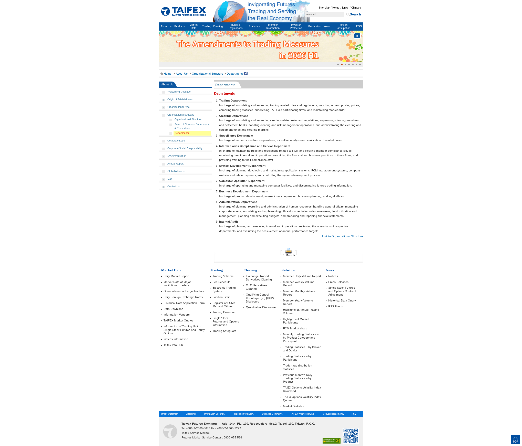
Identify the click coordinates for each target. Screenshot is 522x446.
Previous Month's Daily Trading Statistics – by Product (297, 378)
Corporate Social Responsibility (184, 148)
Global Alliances (176, 171)
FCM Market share (295, 328)
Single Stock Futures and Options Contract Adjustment (342, 291)
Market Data (193, 26)
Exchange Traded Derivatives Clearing (259, 277)
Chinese (356, 7)
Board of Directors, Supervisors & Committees (192, 126)
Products (179, 26)
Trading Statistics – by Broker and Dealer (302, 348)
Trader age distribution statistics (297, 367)
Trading (206, 26)
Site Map (324, 7)
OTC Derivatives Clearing (256, 287)
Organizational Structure (207, 73)
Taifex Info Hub (173, 345)
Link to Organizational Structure (342, 236)
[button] (338, 64)
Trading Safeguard (224, 330)
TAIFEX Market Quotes (178, 320)
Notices (333, 276)
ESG (359, 26)
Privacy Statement (169, 414)
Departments (235, 73)
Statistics (254, 26)
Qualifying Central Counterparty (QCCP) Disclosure (260, 298)
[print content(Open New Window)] (288, 252)
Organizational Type (178, 107)
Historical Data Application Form (184, 303)
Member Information (273, 26)
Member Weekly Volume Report (298, 283)
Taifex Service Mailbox (195, 432)
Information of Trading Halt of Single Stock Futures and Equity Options (184, 330)
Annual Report (175, 163)
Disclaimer (191, 414)
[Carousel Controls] (357, 35)
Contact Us (173, 186)
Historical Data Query (342, 300)
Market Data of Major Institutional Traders (177, 283)
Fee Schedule (221, 282)
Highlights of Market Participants (296, 320)
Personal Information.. (243, 414)
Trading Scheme (223, 276)
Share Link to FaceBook (246, 73)
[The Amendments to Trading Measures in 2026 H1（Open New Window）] (261, 46)
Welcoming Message (179, 91)
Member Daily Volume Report (302, 276)
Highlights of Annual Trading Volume (301, 311)
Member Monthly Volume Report (299, 292)
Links (345, 7)
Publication (314, 26)
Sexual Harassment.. (333, 414)
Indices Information (176, 339)
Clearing (218, 26)
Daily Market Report (176, 276)
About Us (166, 26)
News (326, 26)
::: (161, 2)
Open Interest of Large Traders (184, 291)
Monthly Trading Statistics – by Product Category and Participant (301, 337)
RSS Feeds (335, 306)
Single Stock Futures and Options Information (225, 321)
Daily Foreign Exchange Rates (183, 297)
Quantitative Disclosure (261, 307)
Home (183, 11)
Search (353, 14)
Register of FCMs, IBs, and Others (224, 304)
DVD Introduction (176, 156)
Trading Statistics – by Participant (297, 357)
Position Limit (221, 297)
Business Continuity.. (272, 414)
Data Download (173, 308)
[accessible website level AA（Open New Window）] (332, 441)
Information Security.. (214, 414)
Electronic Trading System (224, 289)
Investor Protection (296, 26)
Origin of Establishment (180, 99)
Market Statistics (293, 406)
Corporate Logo (176, 140)
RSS (354, 414)
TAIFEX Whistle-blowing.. (302, 414)
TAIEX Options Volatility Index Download (302, 389)
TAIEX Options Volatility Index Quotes (302, 398)
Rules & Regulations (236, 26)
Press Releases (338, 282)
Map (169, 179)
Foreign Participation (343, 26)
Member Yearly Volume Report (298, 302)
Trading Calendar (223, 312)
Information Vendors (177, 314)
